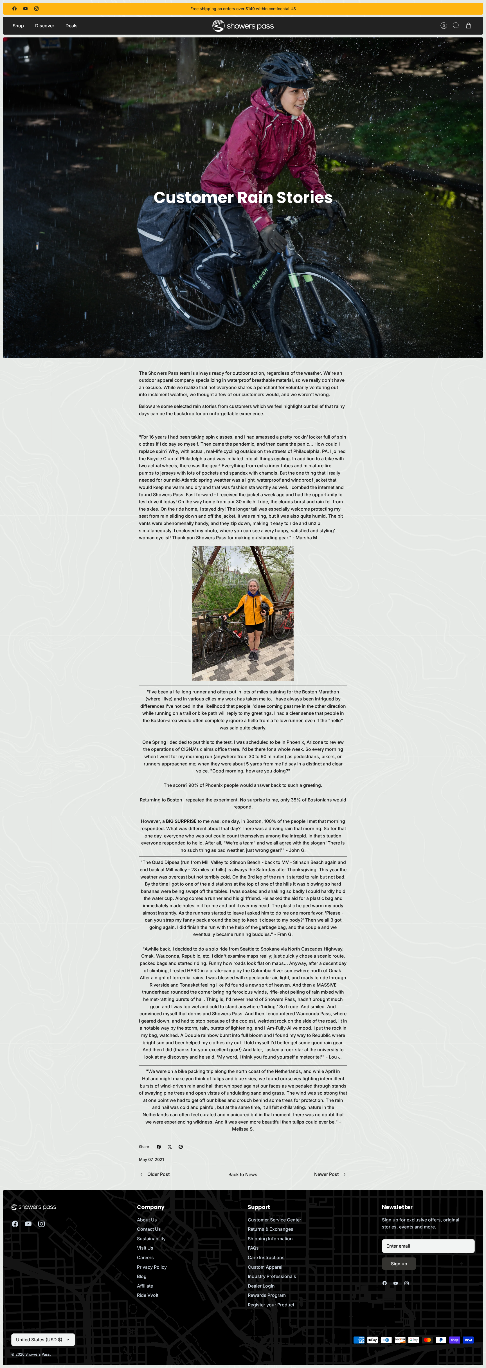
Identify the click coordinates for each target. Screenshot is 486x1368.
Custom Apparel (265, 1267)
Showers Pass (37, 1354)
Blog (142, 1276)
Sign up (399, 1263)
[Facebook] (14, 8)
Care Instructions (266, 1257)
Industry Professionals (272, 1276)
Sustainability (151, 1238)
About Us (147, 1220)
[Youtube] (25, 8)
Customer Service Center (274, 1220)
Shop (18, 25)
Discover (44, 25)
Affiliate (145, 1286)
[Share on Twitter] (169, 1147)
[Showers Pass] (243, 26)
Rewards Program (267, 1295)
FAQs (253, 1248)
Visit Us (145, 1248)
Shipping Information (270, 1238)
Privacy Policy (152, 1267)
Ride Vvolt (147, 1295)
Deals (72, 25)
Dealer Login (261, 1286)
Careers (145, 1257)
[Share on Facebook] (158, 1147)
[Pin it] (180, 1147)
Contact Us (149, 1229)
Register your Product (271, 1305)
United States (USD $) (39, 1339)
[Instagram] (36, 8)
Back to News (242, 1174)
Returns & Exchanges (270, 1229)
